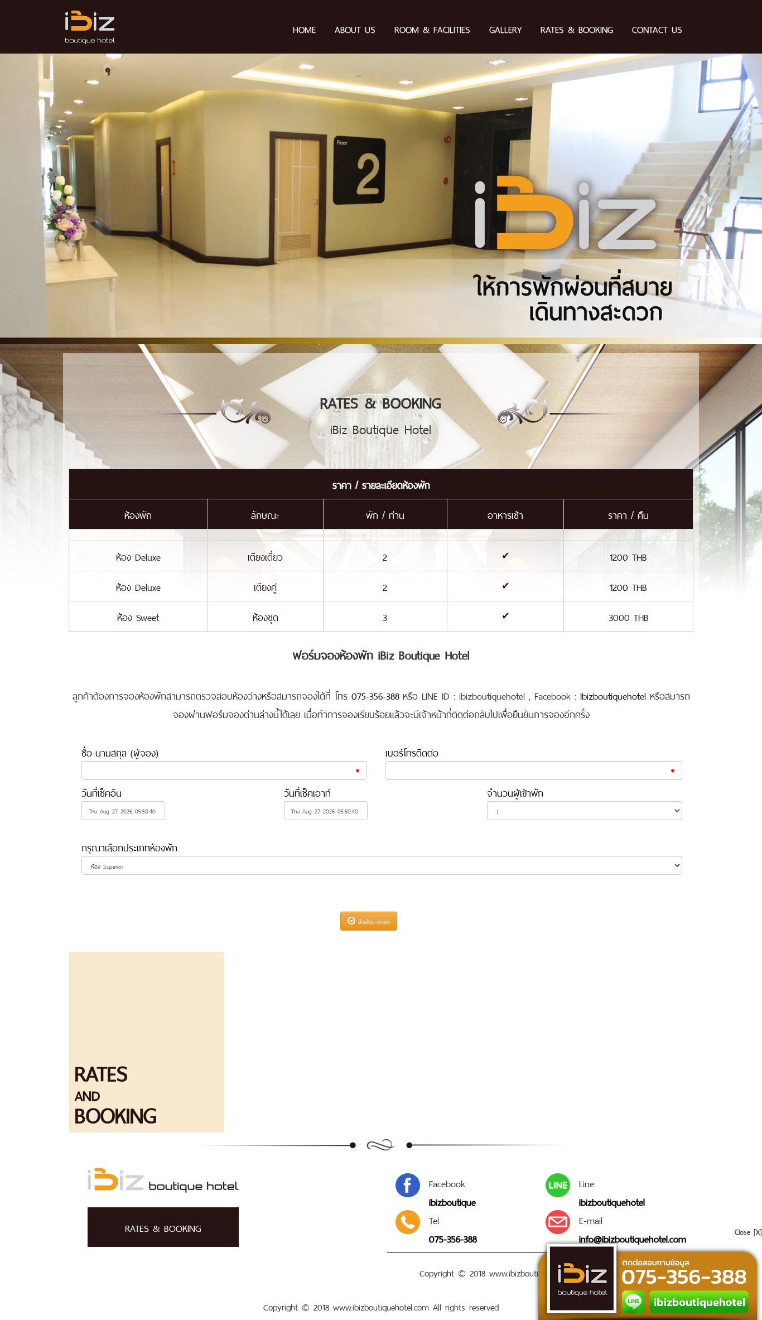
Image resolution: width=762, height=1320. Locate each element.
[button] (57, 199)
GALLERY (505, 28)
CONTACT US (657, 28)
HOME (304, 28)
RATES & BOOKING (577, 28)
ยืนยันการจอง (372, 920)
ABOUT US (355, 28)
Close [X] (748, 1231)
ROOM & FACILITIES (432, 28)
